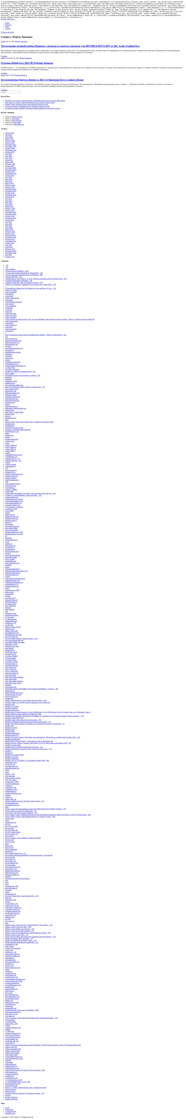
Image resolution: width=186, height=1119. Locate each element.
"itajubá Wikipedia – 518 (13, 277)
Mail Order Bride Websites (14, 677)
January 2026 (9, 143)
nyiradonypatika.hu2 (12, 784)
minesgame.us (10, 691)
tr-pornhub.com (10, 1004)
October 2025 (10, 148)
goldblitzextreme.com (12, 580)
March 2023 (9, 206)
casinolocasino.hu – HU (13, 460)
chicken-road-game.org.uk (14, 474)
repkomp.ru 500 (10, 900)
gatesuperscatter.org (12, 575)
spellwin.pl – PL (10, 952)
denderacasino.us (11, 520)
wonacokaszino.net (11, 1074)
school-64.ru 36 (10, 915)
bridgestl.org (9, 435)
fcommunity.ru (10, 549)
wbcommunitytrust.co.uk (13, 1057)
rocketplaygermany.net (13, 911)
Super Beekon (17, 121)
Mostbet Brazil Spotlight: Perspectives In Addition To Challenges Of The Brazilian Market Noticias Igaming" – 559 (44, 716)
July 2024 (8, 177)
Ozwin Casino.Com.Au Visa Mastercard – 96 (20, 811)
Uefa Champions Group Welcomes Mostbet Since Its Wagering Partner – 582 (31, 1018)
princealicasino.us (11, 888)
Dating (7, 513)
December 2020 (10, 251)
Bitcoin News (10, 414)
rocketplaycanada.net (12, 909)
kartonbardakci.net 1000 (13, 635)
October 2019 (10, 257)
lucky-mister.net (10, 667)
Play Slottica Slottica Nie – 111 (15, 853)
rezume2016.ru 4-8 (11, 904)
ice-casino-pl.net (10, 604)
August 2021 (9, 243)
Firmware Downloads (12, 555)
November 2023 (10, 191)
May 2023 (8, 203)
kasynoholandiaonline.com (14, 640)
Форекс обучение (11, 1099)
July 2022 (8, 222)
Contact (7, 29)
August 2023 (9, 197)
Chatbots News (10, 472)
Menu (7, 27)
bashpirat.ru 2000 (11, 381)
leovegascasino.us (11, 664)
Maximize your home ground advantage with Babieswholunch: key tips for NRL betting (35, 101)
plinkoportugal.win (11, 873)
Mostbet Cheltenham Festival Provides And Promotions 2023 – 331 (28, 722)
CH (6, 468)
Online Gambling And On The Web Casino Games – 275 (24, 801)
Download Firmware (12, 526)
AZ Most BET (10, 368)
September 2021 (10, 241)
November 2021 (10, 237)
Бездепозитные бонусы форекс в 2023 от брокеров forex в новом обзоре (42, 79)
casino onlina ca (10, 447)
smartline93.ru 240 (11, 944)
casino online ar (10, 449)
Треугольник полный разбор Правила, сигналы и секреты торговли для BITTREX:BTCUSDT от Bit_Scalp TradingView (70, 46)
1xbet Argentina (10, 313)
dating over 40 (10, 515)
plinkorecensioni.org (12, 875)
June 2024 (8, 179)
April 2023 (9, 204)
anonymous (9, 358)
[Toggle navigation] (15, 19)
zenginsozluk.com (11, 1086)
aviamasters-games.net (12, 362)
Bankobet (8, 377)
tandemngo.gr (10, 987)
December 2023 (10, 189)
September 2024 (10, 174)
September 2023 (10, 195)
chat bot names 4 (11, 470)
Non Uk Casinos (11, 780)
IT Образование (11, 619)
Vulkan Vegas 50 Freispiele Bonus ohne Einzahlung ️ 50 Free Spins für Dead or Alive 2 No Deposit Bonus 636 (43, 1045)
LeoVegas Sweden (11, 662)
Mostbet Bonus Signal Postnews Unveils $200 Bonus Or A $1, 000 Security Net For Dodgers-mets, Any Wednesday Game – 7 (48, 712)
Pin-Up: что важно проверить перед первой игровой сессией (27, 106)
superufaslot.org (10, 975)
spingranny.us (10, 958)
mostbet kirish (10, 731)
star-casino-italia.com (12, 962)
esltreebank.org (10, 546)
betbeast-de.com (10, 391)
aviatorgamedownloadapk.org (15, 366)
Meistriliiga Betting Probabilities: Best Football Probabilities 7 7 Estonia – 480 (31, 689)
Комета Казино (10, 1089)
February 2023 (10, 208)
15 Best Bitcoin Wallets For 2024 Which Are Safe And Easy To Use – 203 (30, 288)
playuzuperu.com (11, 869)
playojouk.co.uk (10, 861)
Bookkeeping (9, 426)
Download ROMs (11, 528)
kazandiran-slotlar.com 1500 (14, 642)
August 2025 (9, 152)
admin (3, 41)
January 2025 (9, 166)
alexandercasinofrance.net (14, 348)
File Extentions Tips (12, 551)
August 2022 (9, 220)
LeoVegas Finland (11, 656)
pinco (7, 844)
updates (7, 1029)
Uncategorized (10, 1020)
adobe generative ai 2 (12, 342)
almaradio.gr (9, 350)
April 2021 (9, 247)
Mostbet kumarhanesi (12, 733)
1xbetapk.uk (9, 331)
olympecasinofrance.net (13, 793)
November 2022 (10, 214)
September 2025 (10, 150)
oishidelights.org (10, 791)
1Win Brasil (9, 294)
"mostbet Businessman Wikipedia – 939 (18, 281)
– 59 (6, 265)
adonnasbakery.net (11, 344)
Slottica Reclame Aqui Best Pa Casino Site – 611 (21, 942)
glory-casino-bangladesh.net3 (15, 578)
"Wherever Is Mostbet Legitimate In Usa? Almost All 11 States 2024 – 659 (30, 284)
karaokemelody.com (12, 633)
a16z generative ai (11, 339)
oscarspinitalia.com (11, 803)
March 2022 (9, 230)
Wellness (8, 1060)
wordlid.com (9, 1076)
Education (8, 538)
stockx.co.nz (9, 966)
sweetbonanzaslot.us (12, 983)
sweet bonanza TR (11, 977)
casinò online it (10, 451)
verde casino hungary (12, 1035)
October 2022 (10, 216)
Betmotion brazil (10, 395)
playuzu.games (10, 865)
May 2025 (8, 158)
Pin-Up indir (9, 840)
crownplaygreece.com (12, 505)
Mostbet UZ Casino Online (14, 755)
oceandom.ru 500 (11, 789)
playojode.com (10, 859)
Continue (4, 56)
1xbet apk (8, 312)
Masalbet (8, 685)
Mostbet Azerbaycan (12, 710)
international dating (11, 615)
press (7, 884)
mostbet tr (8, 751)
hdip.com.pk (9, 592)
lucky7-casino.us (11, 669)
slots (6, 923)
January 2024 (9, 187)
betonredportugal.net (12, 401)
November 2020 (10, 253)
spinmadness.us (10, 960)
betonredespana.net (11, 399)
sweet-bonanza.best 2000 (13, 981)
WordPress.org (10, 1113)
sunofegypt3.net (10, 973)
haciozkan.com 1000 (12, 590)
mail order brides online (13, 683)
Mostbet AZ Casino (12, 706)
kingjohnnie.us (10, 650)
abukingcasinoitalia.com (13, 341)
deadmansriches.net (11, 517)
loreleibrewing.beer (11, 666)
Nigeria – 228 (10, 774)
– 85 (6, 267)
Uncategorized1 (10, 1022)
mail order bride (10, 675)
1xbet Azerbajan (10, 317)
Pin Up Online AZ (11, 834)
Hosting (8, 596)
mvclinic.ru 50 (10, 764)
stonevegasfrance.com (12, 968)
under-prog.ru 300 (11, 1024)
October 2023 (10, 193)
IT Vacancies (9, 617)
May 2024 (8, 181)
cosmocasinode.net (11, 497)
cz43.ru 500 (9, 511)
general (7, 577)
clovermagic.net (10, 486)
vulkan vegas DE (11, 1047)
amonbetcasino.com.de (13, 352)
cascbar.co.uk (9, 441)
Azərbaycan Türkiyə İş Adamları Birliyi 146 (20, 371)
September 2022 (10, 218)
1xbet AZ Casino (11, 315)
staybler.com (9, 964)
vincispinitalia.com (11, 1039)
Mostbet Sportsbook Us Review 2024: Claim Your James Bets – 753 (28, 749)
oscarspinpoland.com (12, 805)
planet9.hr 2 (9, 851)
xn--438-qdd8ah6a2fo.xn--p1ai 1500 (17, 1082)
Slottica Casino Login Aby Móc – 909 (18, 927)
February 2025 (10, 164)
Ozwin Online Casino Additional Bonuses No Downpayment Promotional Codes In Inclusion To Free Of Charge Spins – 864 (48, 815)
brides (7, 433)
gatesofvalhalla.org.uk (12, 573)
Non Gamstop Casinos (13, 778)
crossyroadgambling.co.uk (14, 501)
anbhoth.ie (8, 354)
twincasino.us (9, 1016)
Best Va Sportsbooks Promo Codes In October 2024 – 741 (25, 387)
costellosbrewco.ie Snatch (14, 499)
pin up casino (9, 828)
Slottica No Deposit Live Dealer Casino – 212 (20, 940)
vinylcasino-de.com (11, 1041)
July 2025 (8, 154)
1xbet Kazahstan (10, 329)
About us (8, 25)
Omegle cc (8, 797)
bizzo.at (7, 416)
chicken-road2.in (11, 478)
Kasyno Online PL (11, 637)
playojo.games (10, 857)
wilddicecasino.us (11, 1066)
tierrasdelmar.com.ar (12, 998)
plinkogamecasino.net (12, 871)
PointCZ (8, 877)
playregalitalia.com (11, 863)
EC (6, 536)
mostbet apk (9, 698)
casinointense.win (11, 457)
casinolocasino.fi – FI (12, 459)
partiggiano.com (10, 822)
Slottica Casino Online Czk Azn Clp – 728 (19, 929)
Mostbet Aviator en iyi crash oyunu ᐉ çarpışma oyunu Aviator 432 (27, 702)
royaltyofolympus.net (12, 913)
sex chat (8, 919)
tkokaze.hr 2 (9, 1000)
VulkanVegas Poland (12, 1053)
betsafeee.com (10, 402)
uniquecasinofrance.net (13, 1028)
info (6, 611)
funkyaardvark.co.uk (12, 563)
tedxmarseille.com (11, 989)
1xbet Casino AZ (11, 325)
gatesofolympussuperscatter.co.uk (16, 571)
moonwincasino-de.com (13, 695)
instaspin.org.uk (10, 613)
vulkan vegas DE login (13, 1049)
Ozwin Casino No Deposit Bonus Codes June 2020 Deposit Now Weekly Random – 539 (35, 809)
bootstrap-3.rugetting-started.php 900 (17, 430)
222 (6, 337)
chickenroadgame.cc (12, 480)
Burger (7, 437)
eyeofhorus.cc (10, 548)
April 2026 (9, 137)
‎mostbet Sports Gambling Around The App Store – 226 (24, 747)
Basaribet (8, 379)
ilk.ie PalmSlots (10, 606)
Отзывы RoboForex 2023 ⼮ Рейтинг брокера (27, 63)
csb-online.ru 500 (11, 509)
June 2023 (8, 201)
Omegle (8, 795)
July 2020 (8, 255)
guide (7, 588)
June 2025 (8, 156)
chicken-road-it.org (11, 476)
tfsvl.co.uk (8, 993)
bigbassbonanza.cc (11, 406)
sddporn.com (9, 917)
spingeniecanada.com (12, 956)
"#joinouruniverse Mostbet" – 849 (16, 271)
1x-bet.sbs (8, 310)
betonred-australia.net (12, 397)
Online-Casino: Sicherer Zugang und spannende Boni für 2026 (26, 104)
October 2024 (10, 172)
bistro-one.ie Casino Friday (14, 412)
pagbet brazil (9, 818)
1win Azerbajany (11, 292)
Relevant (8, 898)
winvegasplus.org (11, 1072)
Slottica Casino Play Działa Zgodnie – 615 (19, 931)
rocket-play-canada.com (13, 907)
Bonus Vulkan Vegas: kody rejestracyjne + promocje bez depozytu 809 (29, 422)
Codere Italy (9, 491)
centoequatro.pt (10, 466)
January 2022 (9, 234)
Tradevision (9, 1006)
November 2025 (10, 146)
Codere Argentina (11, 490)
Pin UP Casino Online (12, 832)
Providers (8, 890)
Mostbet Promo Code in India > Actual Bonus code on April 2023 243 (29, 741)
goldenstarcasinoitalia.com (14, 582)
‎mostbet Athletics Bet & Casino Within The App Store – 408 (25, 700)
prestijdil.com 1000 (11, 886)
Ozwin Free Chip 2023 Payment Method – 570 (21, 813)
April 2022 (9, 228)
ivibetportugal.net (11, 621)
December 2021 (10, 235)
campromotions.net (11, 439)
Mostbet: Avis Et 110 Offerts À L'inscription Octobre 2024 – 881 (27, 760)
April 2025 (9, 160)
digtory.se (8, 522)
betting (7, 404)
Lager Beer (16, 119)
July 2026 (8, 135)
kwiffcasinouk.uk (11, 652)
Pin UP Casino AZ (11, 830)
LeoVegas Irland (10, 660)
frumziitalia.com (10, 561)
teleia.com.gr (9, 991)
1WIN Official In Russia (13, 302)
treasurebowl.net (10, 1008)
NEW (7, 770)
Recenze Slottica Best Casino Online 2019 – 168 (21, 896)
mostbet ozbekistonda (12, 739)
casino (7, 443)
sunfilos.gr (8, 971)
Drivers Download (11, 530)
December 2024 (10, 168)
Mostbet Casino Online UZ (14, 718)
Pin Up (7, 824)
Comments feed (10, 1111)
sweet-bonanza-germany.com (15, 979)
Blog (7, 420)
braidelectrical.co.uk (12, 431)
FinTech (8, 553)
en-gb (7, 542)
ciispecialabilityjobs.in (12, 484)
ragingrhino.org (10, 894)
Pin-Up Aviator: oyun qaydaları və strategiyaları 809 (23, 838)
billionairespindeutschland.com (15, 408)
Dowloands (9, 524)
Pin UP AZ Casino (11, 826)
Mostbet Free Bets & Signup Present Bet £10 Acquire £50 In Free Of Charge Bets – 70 (34, 724)
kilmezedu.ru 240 (11, 644)
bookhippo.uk (10, 424)
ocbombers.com (10, 788)
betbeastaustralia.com (12, 393)
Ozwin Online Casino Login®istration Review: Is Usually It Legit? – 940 (30, 817)
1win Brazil (9, 296)
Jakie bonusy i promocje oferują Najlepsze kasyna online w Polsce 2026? (30, 102)
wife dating (9, 1062)
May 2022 (8, 226)
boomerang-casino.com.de (14, 428)
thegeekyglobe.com (11, 995)
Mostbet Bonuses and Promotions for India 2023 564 (23, 714)
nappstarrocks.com (11, 766)
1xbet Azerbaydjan (11, 321)
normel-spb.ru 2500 (12, 782)
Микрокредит (10, 1091)
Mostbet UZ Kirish (11, 757)
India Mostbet (10, 609)
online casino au (10, 799)
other (7, 807)
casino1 (7, 453)
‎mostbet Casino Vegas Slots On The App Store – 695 (23, 720)
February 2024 (10, 185)
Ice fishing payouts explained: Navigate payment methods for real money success (32, 108)
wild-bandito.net (10, 1064)
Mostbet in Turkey (11, 728)
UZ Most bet (9, 1031)
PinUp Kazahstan (11, 849)
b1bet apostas (9, 373)
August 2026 (9, 133)
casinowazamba (10, 464)
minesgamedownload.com (14, 693)
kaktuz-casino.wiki (11, 631)
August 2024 (9, 175)
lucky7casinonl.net (11, 671)
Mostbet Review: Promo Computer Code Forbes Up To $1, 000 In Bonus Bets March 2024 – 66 (38, 743)
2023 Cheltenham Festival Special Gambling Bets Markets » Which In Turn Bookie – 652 (35, 335)
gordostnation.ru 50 (11, 584)
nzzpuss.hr (8, 786)
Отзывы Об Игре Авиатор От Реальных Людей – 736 (24, 1093)
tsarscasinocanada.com (13, 1012)
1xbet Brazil (9, 323)
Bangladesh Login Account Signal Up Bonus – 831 (22, 375)
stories (7, 969)
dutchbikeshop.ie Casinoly (14, 534)
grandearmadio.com (12, 586)
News (7, 772)
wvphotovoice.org (11, 1078)
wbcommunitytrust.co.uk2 (14, 1058)
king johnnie (9, 648)
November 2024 (10, 170)
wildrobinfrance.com (12, 1068)
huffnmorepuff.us (11, 602)
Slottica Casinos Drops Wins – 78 (16, 935)
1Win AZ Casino (11, 290)
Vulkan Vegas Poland (12, 1051)
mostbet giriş (9, 726)
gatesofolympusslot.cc (12, 569)
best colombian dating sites (14, 385)
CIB (6, 482)
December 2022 (10, 212)
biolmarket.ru (9, 410)
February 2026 (10, 141)
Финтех (8, 1095)
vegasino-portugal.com (13, 1033)
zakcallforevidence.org (13, 1084)
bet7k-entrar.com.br (11, 389)
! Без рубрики (10, 269)
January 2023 (9, 210)
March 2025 (9, 162)
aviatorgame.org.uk (11, 364)
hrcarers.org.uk (10, 598)
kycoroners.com (10, 654)
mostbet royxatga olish (12, 745)
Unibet (7, 1026)
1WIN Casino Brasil (12, 298)
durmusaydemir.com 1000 (14, 532)
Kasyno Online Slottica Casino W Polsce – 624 (21, 638)
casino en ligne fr (11, 445)
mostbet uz (8, 753)
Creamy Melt (16, 122)
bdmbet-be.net (10, 383)
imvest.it (8, 608)
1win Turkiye (9, 304)
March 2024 (9, 183)
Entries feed (9, 1110)
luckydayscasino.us (11, 673)
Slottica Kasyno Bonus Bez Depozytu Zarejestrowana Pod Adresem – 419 (30, 937)
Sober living (9, 946)
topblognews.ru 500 (12, 1002)
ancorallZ (8, 356)
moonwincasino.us (11, 696)
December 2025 (10, 145)
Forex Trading (10, 559)
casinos (7, 462)
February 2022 (10, 232)
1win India (8, 300)
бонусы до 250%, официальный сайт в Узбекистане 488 (25, 1087)
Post (6, 880)
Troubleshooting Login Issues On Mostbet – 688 (21, 1010)
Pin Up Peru (9, 836)
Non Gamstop (10, 776)
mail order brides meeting (13, 681)
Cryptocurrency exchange (14, 507)
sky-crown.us (9, 921)
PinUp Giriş (9, 847)
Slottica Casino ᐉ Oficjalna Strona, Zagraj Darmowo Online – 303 (28, 933)
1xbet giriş (8, 327)
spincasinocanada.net (12, 954)
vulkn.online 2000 (11, 1055)
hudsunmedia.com (11, 600)
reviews (7, 902)
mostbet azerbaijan (11, 708)
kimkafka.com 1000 (12, 646)
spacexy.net (9, 950)
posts (7, 882)
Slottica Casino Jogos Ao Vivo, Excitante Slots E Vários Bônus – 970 (29, 925)
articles (7, 360)
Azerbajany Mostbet (12, 370)
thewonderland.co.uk (12, 997)
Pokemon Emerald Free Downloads (17, 878)
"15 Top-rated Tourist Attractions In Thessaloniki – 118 (24, 273)
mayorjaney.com (10, 687)
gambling (8, 565)
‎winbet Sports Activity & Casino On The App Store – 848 (25, 1070)
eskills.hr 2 (8, 544)
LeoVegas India (10, 658)
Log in (7, 1108)
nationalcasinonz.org (12, 768)
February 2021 (10, 249)
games (7, 567)
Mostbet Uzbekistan (12, 759)
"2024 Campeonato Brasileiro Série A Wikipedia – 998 (23, 275)
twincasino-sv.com (11, 1014)
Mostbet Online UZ (12, 735)
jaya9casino (9, 625)
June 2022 (8, 224)
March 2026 (9, 139)
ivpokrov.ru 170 (10, 623)
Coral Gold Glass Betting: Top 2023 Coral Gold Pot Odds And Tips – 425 (30, 493)
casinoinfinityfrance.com (13, 455)
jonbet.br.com (9, 629)
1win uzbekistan (10, 306)
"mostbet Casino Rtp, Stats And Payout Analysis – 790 (23, 283)
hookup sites (9, 594)
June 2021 (8, 245)
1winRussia (9, 308)
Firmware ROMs (11, 557)
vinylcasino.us (10, 1043)
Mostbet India (10, 729)
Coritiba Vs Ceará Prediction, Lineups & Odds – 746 (23, 495)
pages (7, 820)
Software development (12, 948)
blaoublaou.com (10, 418)
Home (7, 23)
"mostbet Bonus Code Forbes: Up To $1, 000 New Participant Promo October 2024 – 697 (36, 279)
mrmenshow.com (11, 762)
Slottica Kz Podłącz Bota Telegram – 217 (19, 939)
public (7, 892)
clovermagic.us (10, 488)
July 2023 (8, 199)
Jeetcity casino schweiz (13, 627)
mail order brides (11, 679)
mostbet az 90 (10, 704)
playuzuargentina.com (12, 867)
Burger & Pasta (17, 117)
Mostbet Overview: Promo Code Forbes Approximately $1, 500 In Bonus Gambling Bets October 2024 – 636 (42, 737)
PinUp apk (8, 846)
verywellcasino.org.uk (12, 1037)
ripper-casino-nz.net (12, 906)
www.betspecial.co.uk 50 (13, 1080)
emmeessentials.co (11, 540)
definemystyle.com (11, 519)
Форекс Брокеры (21, 41)
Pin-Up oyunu (10, 842)
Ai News (8, 346)
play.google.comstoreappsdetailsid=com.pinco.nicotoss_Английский (28, 855)
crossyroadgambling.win (13, 503)
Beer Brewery (19, 124)
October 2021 (10, 239)
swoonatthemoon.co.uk (13, 985)
